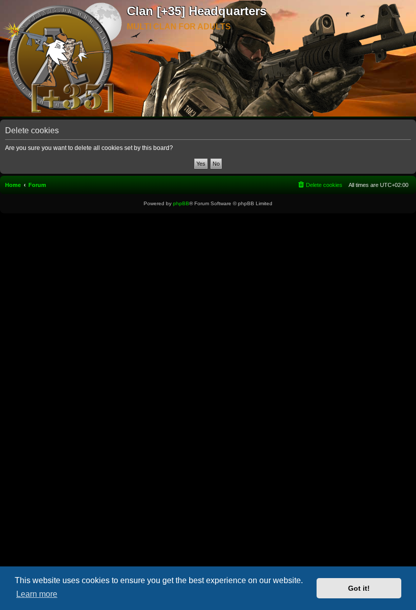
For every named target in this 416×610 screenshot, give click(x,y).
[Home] (63, 59)
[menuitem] (319, 185)
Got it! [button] (359, 588)
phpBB (181, 203)
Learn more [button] (36, 594)
